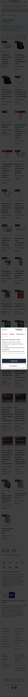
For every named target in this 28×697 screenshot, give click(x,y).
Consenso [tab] (4, 334)
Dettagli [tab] (12, 334)
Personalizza (13, 366)
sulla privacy (5, 349)
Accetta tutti (14, 360)
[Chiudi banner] (25, 329)
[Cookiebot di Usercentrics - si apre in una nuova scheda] (16, 330)
